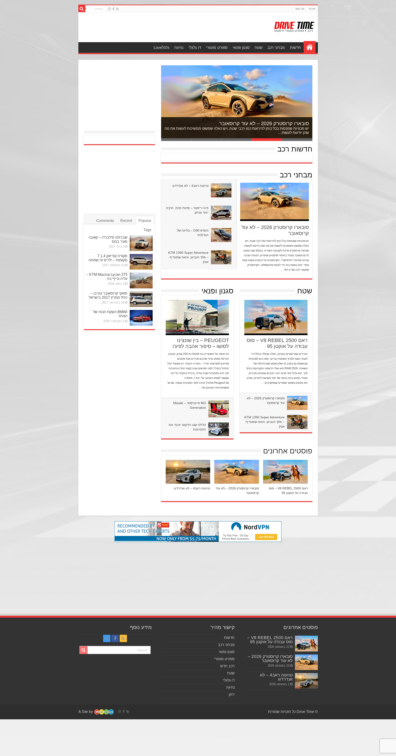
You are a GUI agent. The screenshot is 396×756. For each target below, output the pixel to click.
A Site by (86, 712)
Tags (147, 230)
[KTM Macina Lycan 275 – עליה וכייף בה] (141, 280)
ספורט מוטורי (217, 47)
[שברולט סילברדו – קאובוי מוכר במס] (141, 243)
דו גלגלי (195, 47)
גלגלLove (161, 47)
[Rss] (117, 9)
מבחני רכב (276, 47)
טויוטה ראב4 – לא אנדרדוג (190, 186)
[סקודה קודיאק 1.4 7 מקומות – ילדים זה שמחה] (141, 262)
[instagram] (109, 9)
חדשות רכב (294, 149)
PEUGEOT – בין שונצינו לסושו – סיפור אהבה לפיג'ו (201, 343)
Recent (126, 221)
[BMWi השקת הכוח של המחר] (141, 318)
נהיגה (179, 47)
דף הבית (310, 47)
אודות (312, 8)
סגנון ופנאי (241, 47)
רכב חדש (227, 666)
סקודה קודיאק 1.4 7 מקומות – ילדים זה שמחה (107, 258)
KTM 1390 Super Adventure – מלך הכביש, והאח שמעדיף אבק (188, 257)
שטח (258, 47)
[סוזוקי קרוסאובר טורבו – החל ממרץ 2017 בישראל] (141, 299)
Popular (144, 221)
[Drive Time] (294, 25)
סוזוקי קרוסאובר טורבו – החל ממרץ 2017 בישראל (108, 295)
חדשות (295, 47)
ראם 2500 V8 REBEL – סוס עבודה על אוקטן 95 (277, 343)
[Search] (81, 8)
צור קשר (299, 8)
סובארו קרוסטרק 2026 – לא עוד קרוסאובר (264, 123)
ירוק (232, 694)
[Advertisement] (165, 27)
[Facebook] (113, 9)
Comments (105, 221)
